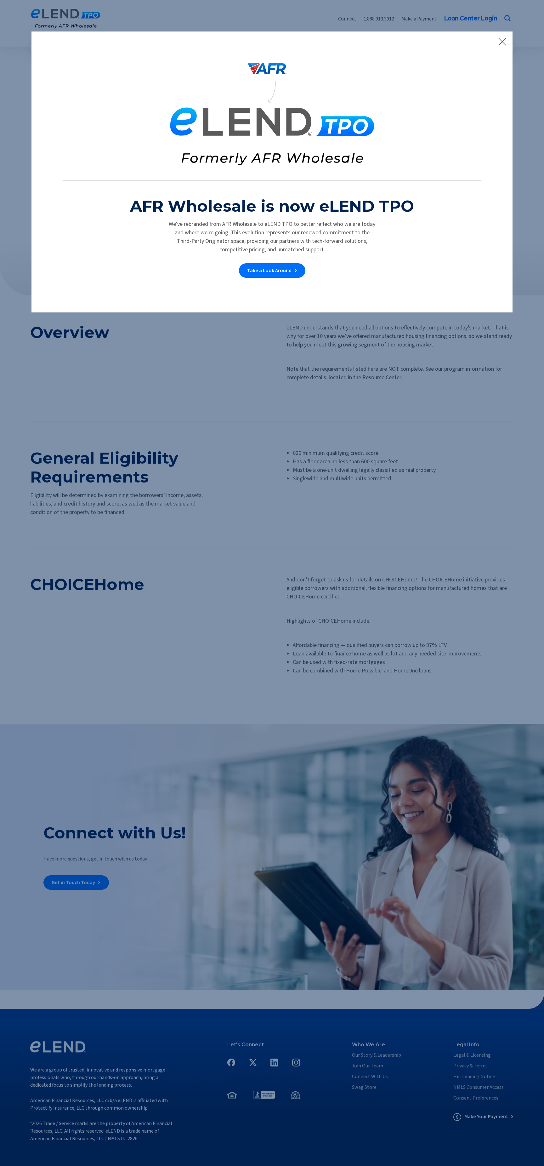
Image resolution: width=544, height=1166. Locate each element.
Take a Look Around (269, 270)
